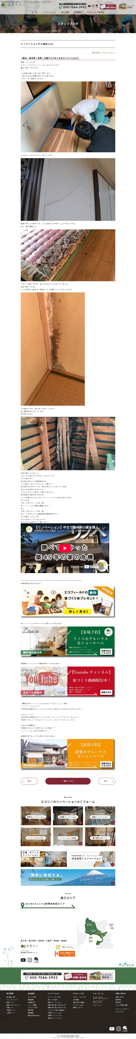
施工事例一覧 (11, 997)
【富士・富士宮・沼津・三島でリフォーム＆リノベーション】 (50, 57)
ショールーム (97, 1005)
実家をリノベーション (55, 1002)
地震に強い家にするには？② (57, 1007)
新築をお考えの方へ (34, 1015)
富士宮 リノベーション (55, 1018)
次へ (106, 781)
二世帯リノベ (11, 1013)
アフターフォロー (78, 1005)
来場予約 (118, 1000)
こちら (37, 583)
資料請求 (118, 1002)
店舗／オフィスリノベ (14, 1005)
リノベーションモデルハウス (98, 1001)
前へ (30, 781)
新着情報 (30, 1000)
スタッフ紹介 (32, 997)
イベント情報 (32, 1005)
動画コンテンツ (78, 1007)
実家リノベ (10, 1002)
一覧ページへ (68, 781)
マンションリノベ (12, 1000)
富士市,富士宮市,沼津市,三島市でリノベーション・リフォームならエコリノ (65, 1036)
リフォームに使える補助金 (56, 1010)
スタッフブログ (33, 1007)
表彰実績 (30, 1010)
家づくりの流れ (53, 1000)
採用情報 (30, 1013)
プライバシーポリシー (122, 1009)
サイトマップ (119, 1012)
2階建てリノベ (11, 1010)
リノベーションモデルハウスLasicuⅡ (100, 997)
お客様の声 (31, 1002)
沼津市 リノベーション (55, 1015)
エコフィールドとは (79, 997)
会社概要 (76, 1000)
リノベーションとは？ (55, 997)
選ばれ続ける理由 (78, 1002)
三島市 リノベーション (55, 1013)
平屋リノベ (10, 1007)
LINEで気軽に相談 (121, 1005)
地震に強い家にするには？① (57, 1005)
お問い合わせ (119, 997)
